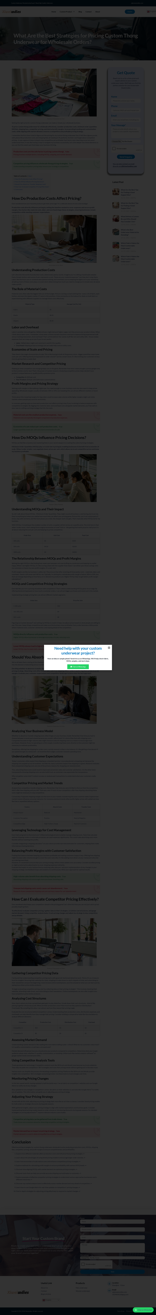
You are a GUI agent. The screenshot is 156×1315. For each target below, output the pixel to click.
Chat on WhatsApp (79, 667)
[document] (78, 657)
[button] (109, 648)
